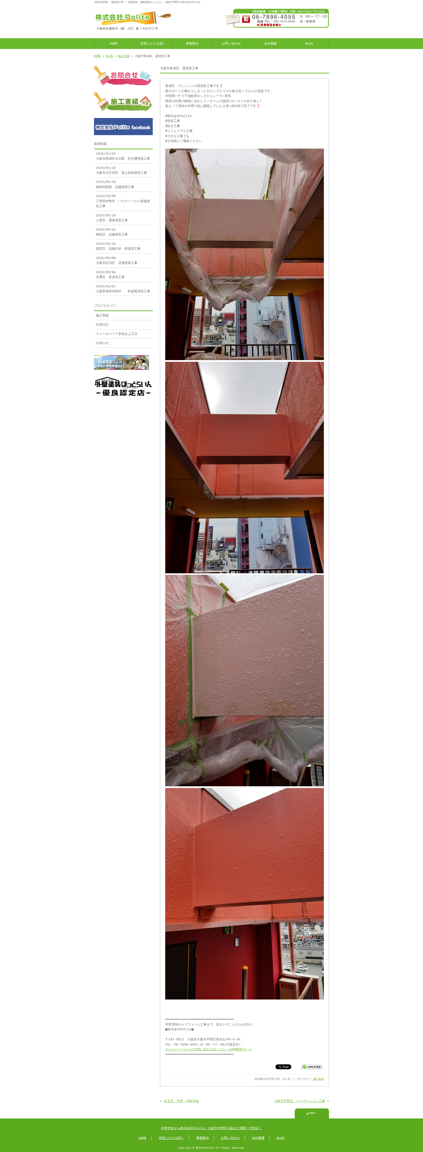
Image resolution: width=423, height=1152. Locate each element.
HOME (114, 43)
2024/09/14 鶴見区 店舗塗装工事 (112, 232)
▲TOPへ (311, 1113)
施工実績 (124, 56)
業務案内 (192, 43)
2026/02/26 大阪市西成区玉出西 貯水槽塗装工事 (123, 156)
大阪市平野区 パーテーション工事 (299, 1101)
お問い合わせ (231, 43)
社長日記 (102, 324)
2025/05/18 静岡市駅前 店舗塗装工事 (115, 184)
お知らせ (102, 343)
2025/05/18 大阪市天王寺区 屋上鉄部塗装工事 (121, 170)
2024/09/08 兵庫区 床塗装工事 (110, 274)
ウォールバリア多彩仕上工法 (116, 334)
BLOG (309, 43)
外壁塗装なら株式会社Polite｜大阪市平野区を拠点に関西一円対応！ (211, 1128)
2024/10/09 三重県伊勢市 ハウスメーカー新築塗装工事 (123, 201)
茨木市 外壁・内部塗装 (181, 1101)
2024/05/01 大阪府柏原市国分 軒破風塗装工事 (123, 288)
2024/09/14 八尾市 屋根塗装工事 (112, 217)
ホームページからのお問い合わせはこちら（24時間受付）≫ (208, 1049)
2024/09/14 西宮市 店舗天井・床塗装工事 (118, 246)
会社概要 (270, 43)
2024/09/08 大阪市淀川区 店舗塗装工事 (116, 260)
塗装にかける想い (153, 43)
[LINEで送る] (312, 1066)
